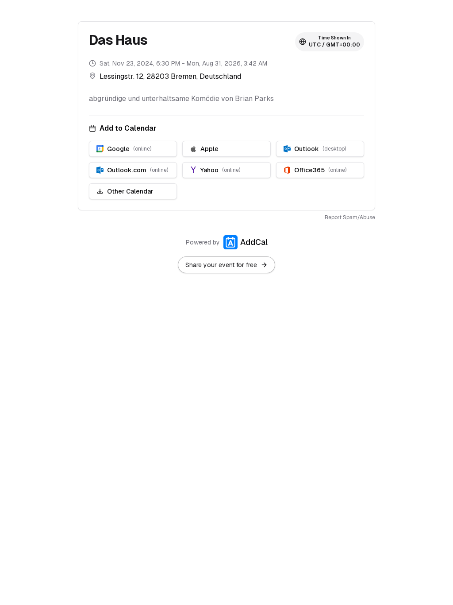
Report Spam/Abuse (350, 217)
